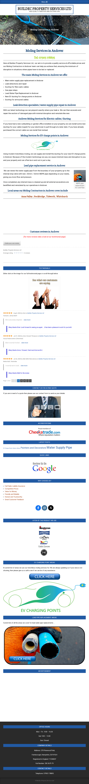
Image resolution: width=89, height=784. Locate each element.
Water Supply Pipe (59, 447)
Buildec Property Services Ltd (35, 313)
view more (27, 320)
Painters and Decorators (33, 447)
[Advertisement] (44, 695)
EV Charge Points (7, 448)
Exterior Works (16, 448)
